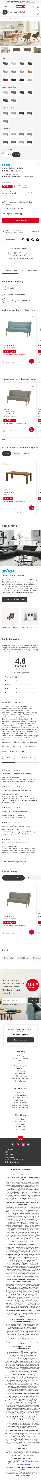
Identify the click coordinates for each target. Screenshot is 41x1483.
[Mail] (37, 239)
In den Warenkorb (20, 221)
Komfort (10, 757)
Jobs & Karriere (20, 1122)
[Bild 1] (6, 50)
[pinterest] (17, 1144)
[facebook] (12, 1144)
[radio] (20, 677)
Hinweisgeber (9, 1157)
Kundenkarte (20, 1127)
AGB (6, 1152)
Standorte (20, 1092)
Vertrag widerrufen (20, 1066)
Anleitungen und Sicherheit (19, 300)
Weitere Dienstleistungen (20, 1105)
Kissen (16, 454)
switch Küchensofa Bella (11, 315)
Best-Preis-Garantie (20, 1100)
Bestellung (20, 1056)
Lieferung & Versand (16, 294)
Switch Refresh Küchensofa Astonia (14, 383)
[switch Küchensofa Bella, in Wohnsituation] (20, 33)
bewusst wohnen (20, 1129)
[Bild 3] (27, 50)
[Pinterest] (32, 239)
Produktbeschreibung (10, 270)
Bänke (5, 949)
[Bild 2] (16, 50)
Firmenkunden (20, 1081)
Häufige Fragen (20, 1073)
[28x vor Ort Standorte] (33, 6)
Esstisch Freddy (7, 462)
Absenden (33, 1000)
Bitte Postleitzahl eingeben (13, 208)
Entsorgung (21, 1071)
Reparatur (20, 1068)
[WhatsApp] (23, 239)
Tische (6, 454)
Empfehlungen (32, 270)
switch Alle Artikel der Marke (14, 599)
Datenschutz (9, 1154)
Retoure (20, 1063)
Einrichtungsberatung (20, 1097)
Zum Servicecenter (20, 1040)
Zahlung (20, 1061)
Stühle (26, 454)
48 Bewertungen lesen (25, 176)
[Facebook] (27, 239)
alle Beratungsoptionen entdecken (20, 259)
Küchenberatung (20, 1095)
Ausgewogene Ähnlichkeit (13, 878)
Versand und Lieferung (20, 1058)
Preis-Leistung (26, 757)
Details (11, 288)
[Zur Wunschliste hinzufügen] (38, 164)
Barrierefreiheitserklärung (14, 1159)
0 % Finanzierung (20, 1076)
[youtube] (28, 1144)
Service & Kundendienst (20, 1078)
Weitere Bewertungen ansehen (15, 862)
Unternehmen (20, 1119)
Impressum (9, 1149)
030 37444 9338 (17, 252)
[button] (4, 6)
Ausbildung (21, 1124)
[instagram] (23, 1144)
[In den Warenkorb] (31, 361)
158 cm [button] (6, 155)
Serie (22, 270)
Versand (14, 193)
